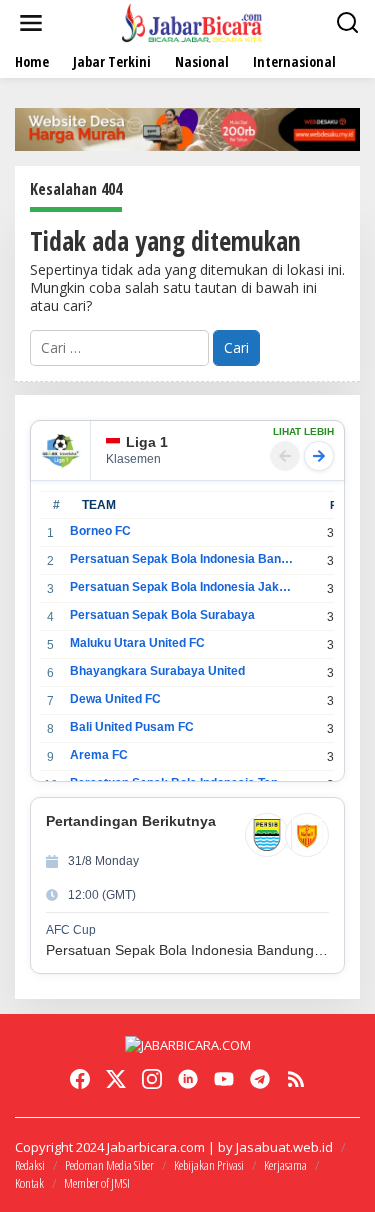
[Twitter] (116, 1079)
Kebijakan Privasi (209, 1165)
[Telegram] (260, 1079)
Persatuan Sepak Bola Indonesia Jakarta (181, 587)
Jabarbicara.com (156, 1147)
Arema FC (99, 755)
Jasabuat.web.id (284, 1147)
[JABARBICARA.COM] (192, 21)
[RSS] (296, 1079)
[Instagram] (152, 1079)
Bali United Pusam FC (132, 727)
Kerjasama (285, 1165)
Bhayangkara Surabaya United (157, 671)
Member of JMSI (97, 1183)
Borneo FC (100, 531)
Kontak (29, 1183)
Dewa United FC (115, 699)
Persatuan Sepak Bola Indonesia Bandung (181, 559)
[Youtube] (224, 1079)
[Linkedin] (188, 1079)
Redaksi (30, 1165)
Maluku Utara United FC (137, 643)
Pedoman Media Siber (109, 1165)
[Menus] (31, 23)
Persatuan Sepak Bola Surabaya (162, 615)
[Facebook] (80, 1079)
